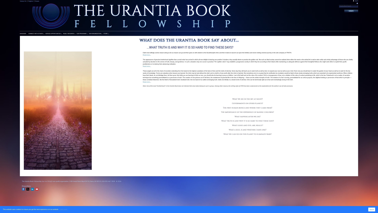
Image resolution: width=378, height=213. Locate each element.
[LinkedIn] (32, 189)
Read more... (147, 55)
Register (30, 1)
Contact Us (23, 1)
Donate (37, 1)
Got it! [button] (372, 209)
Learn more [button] (63, 209)
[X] (27, 189)
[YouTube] (36, 189)
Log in (356, 1)
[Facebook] (23, 189)
